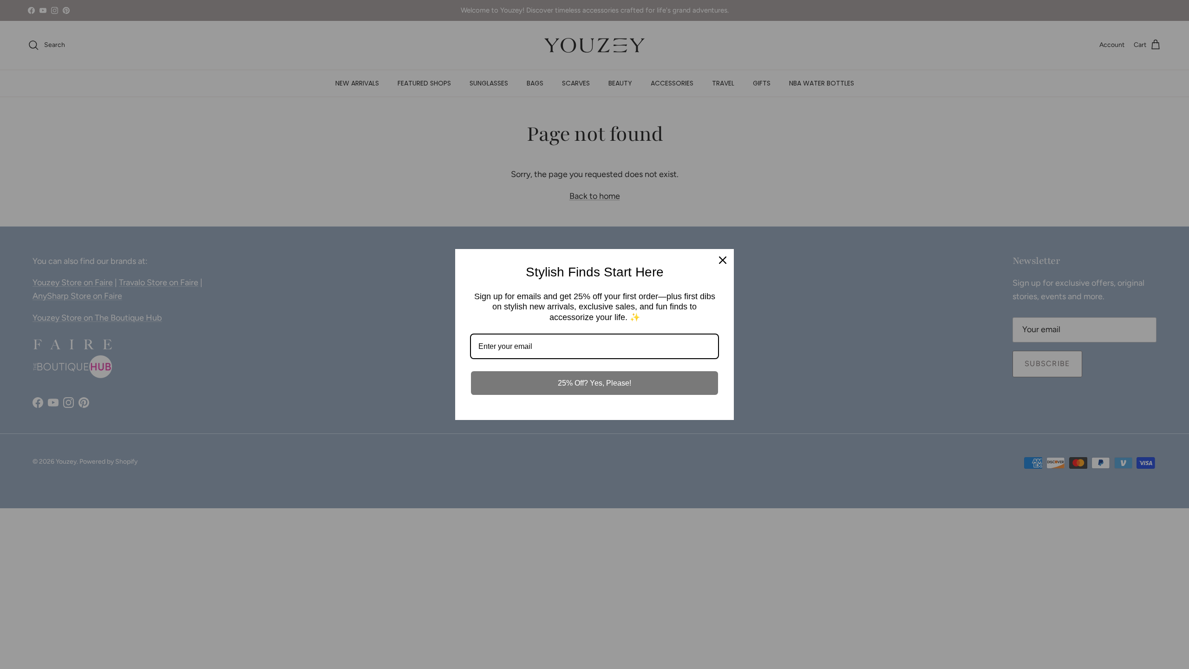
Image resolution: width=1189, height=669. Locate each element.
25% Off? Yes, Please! (594, 383)
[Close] (723, 260)
